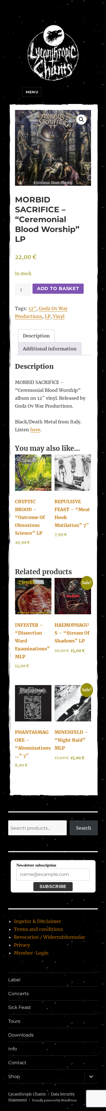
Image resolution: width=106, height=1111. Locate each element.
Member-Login (31, 953)
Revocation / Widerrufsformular (49, 937)
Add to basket (58, 288)
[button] (81, 119)
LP (47, 316)
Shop (14, 1076)
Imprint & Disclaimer (37, 921)
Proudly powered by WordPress (54, 1100)
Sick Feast (19, 1007)
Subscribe (53, 886)
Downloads (21, 1035)
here (35, 429)
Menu (32, 92)
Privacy (22, 945)
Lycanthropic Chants (27, 1094)
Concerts (18, 993)
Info (12, 1049)
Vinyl (58, 316)
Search (83, 828)
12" (32, 308)
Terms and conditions (38, 929)
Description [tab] (36, 336)
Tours (14, 1021)
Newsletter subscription (36, 865)
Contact (17, 1062)
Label (14, 979)
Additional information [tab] (50, 349)
